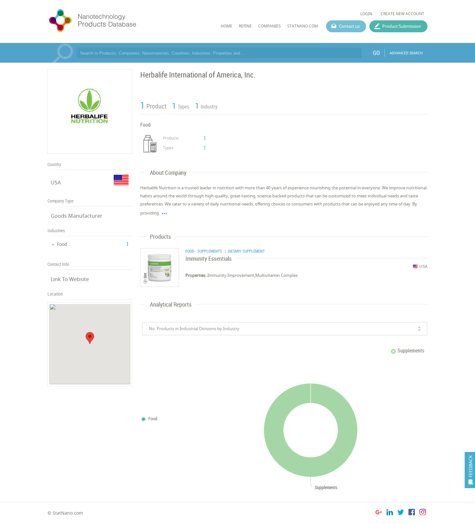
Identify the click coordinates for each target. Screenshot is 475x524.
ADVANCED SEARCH (406, 52)
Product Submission (401, 26)
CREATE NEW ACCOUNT (402, 13)
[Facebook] (411, 513)
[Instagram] (422, 513)
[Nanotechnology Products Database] (112, 20)
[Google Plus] (378, 513)
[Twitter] (400, 513)
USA (56, 182)
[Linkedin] (389, 513)
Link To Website (70, 279)
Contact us (349, 26)
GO (376, 53)
